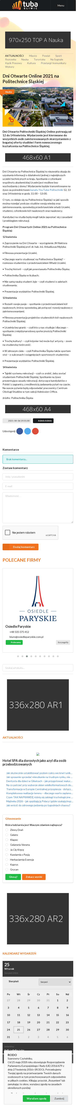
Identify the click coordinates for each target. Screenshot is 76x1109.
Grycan (14, 869)
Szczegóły (63, 642)
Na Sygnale (56, 59)
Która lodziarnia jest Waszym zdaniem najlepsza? (33, 824)
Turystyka (39, 59)
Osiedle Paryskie (18, 626)
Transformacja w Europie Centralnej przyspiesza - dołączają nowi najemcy (39, 789)
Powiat (46, 55)
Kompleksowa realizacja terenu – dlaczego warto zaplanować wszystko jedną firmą (39, 793)
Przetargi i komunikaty (53, 63)
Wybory (9, 66)
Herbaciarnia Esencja (22, 859)
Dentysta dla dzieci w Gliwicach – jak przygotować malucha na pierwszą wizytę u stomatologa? (39, 781)
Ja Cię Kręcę (17, 849)
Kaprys (14, 864)
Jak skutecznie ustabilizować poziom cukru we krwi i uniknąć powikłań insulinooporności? (39, 773)
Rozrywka (10, 59)
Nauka (25, 59)
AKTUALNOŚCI (14, 55)
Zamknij (59, 1098)
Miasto (33, 55)
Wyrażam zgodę (36, 1098)
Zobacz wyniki (34, 876)
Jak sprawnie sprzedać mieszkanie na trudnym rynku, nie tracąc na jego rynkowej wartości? (39, 777)
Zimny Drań (16, 829)
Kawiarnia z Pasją (20, 854)
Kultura (31, 63)
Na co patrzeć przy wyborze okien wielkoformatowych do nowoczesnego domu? (39, 785)
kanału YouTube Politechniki (46, 189)
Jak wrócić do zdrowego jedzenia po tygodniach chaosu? (38, 805)
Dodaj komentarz (24, 546)
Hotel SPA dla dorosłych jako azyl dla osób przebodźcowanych (34, 762)
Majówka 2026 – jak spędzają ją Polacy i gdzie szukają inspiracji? (39, 801)
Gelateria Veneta (20, 844)
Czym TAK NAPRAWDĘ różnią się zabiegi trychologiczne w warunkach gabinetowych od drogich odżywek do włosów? (39, 797)
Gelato (14, 834)
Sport (58, 55)
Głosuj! (13, 876)
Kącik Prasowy (13, 63)
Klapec (14, 839)
